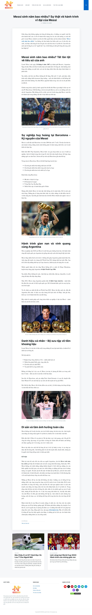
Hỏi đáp (27, 5)
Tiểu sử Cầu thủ (36, 5)
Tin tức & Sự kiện (58, 5)
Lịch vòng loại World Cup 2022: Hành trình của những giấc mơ (63, 556)
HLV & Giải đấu (47, 5)
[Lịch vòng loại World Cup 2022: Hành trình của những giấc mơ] (64, 541)
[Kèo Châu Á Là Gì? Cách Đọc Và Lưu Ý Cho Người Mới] (28, 541)
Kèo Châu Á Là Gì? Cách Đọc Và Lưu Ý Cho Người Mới (28, 556)
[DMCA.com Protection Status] (75, 593)
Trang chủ (20, 5)
